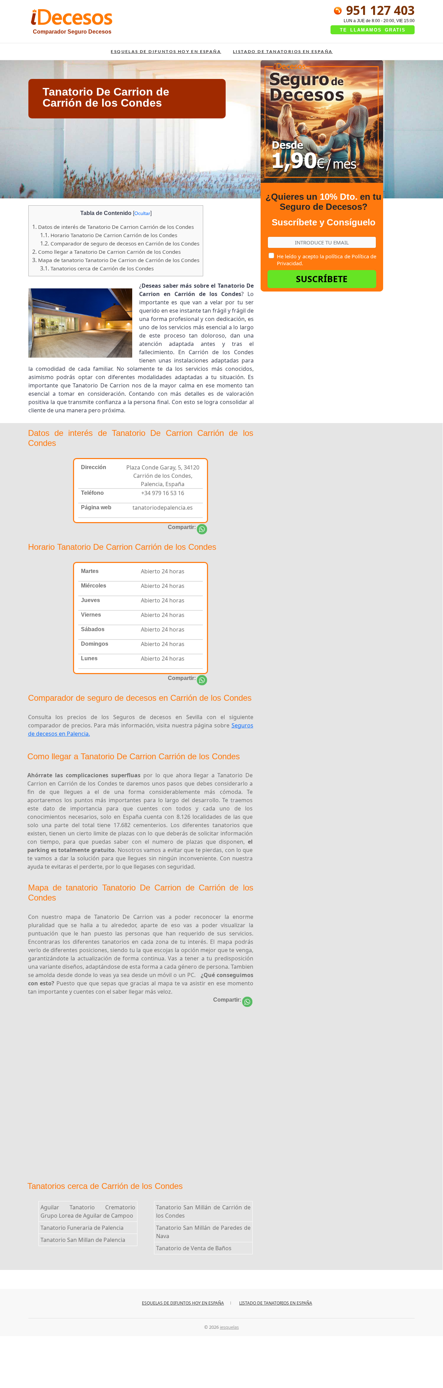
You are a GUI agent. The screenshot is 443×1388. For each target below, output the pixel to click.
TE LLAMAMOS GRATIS (373, 30)
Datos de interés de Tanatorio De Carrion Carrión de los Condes (113, 226)
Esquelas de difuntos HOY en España (166, 51)
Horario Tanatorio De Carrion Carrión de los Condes (108, 235)
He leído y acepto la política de (327, 260)
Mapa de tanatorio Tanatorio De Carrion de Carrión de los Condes (115, 260)
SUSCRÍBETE (321, 279)
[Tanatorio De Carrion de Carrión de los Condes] (202, 529)
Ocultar (142, 213)
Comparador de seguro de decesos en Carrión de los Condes (119, 243)
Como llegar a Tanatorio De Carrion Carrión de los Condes (106, 251)
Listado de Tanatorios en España (283, 51)
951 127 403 (379, 10)
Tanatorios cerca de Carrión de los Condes (97, 268)
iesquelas (229, 1327)
